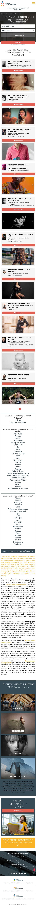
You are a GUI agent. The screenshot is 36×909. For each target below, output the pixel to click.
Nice (33, 855)
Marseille (9, 855)
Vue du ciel (6, 788)
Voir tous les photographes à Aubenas (18, 551)
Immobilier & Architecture (10, 783)
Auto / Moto (19, 788)
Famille (25, 781)
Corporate (26, 787)
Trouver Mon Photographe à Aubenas (11, 899)
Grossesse (12, 781)
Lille (31, 855)
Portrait (12, 785)
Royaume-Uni (6, 860)
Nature (12, 788)
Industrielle (19, 787)
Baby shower (23, 790)
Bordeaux (27, 855)
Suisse (29, 860)
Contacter (19, 70)
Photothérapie (13, 790)
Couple (30, 781)
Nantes (13, 856)
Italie (32, 860)
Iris (28, 790)
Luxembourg (24, 860)
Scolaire (26, 788)
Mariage (5, 781)
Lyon (6, 855)
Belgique (18, 860)
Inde (15, 860)
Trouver (18, 42)
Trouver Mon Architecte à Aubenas (11, 883)
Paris (3, 855)
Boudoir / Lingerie (20, 792)
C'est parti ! (18, 811)
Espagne (18, 862)
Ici (18, 845)
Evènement (11, 787)
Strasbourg (18, 856)
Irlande (11, 860)
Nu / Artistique (28, 785)
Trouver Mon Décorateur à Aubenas (11, 891)
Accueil (3, 13)
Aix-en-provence (15, 855)
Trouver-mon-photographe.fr (16, 585)
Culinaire (4, 787)
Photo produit (22, 783)
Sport (32, 787)
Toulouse (22, 855)
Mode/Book (19, 785)
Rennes (22, 856)
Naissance (19, 781)
